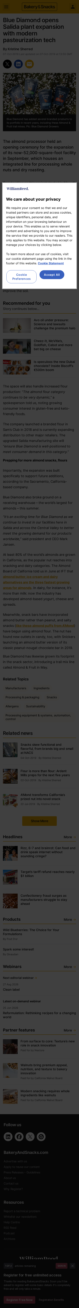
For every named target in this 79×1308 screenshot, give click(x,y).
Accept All (52, 275)
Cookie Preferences (21, 277)
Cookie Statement (51, 263)
